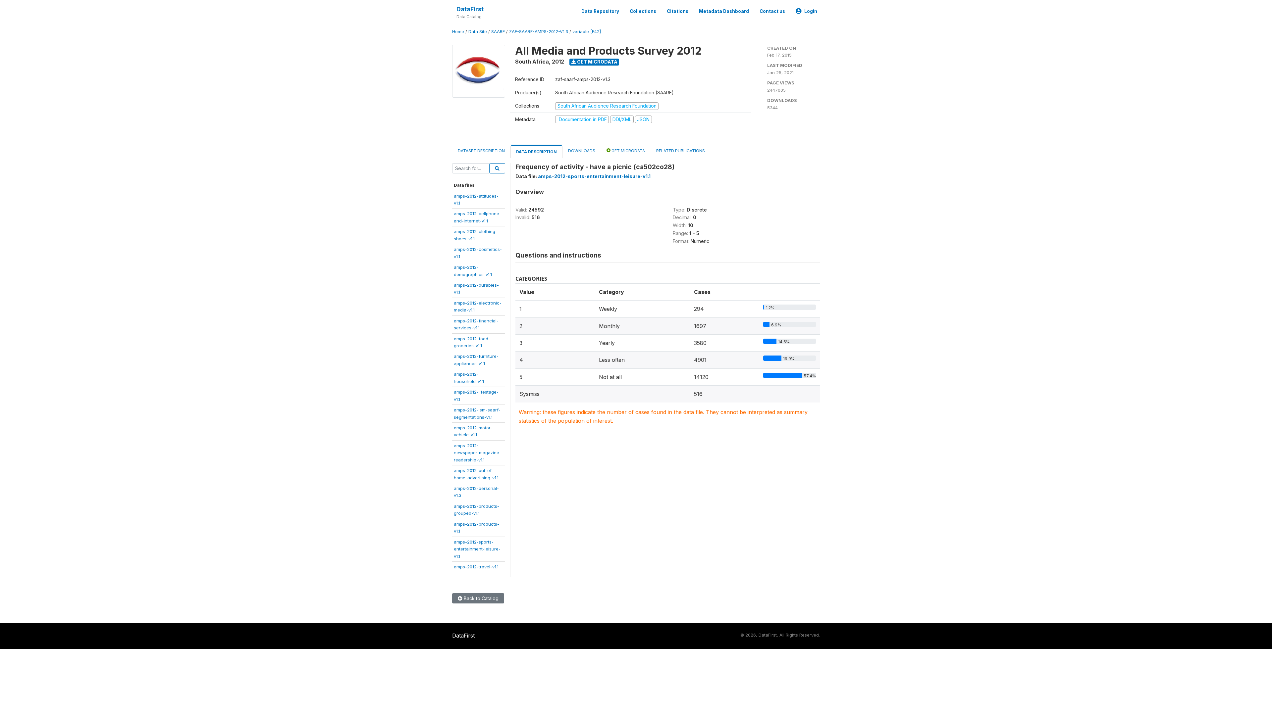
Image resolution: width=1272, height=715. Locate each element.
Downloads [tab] (581, 150)
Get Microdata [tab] (627, 150)
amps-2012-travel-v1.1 (476, 566)
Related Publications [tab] (680, 150)
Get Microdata (596, 62)
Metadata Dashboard (724, 11)
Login (810, 11)
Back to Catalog (480, 598)
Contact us (772, 11)
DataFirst (470, 9)
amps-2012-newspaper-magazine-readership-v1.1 (477, 452)
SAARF (498, 31)
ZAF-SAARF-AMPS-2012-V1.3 (538, 31)
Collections (643, 11)
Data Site (477, 31)
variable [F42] (586, 31)
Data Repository (600, 11)
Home (458, 31)
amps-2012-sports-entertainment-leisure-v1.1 (477, 549)
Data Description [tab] (536, 151)
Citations (677, 11)
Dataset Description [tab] (481, 150)
